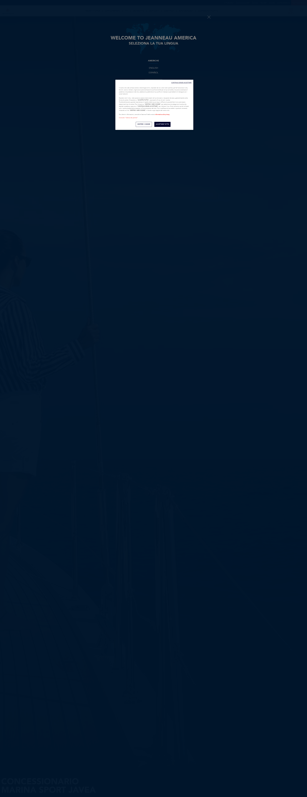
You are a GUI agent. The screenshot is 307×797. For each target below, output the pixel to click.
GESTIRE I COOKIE (143, 124)
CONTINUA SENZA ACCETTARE (181, 82)
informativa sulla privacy (162, 114)
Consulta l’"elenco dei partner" (128, 118)
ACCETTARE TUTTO (162, 124)
